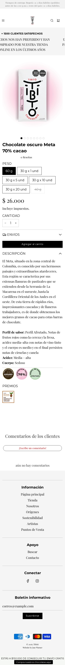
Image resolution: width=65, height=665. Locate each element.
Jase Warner (37, 647)
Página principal (32, 494)
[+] (16, 223)
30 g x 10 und (42, 180)
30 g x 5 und (15, 180)
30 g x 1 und (29, 171)
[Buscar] (52, 20)
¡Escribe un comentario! (32, 448)
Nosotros (32, 506)
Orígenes (32, 512)
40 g (37, 189)
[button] (21, 138)
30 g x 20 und (16, 189)
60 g (9, 171)
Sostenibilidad (32, 518)
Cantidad (11, 216)
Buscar (32, 552)
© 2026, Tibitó (32, 644)
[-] (5, 223)
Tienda (32, 500)
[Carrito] (58, 20)
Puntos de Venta (32, 529)
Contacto (32, 557)
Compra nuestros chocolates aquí (33, 662)
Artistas (32, 523)
